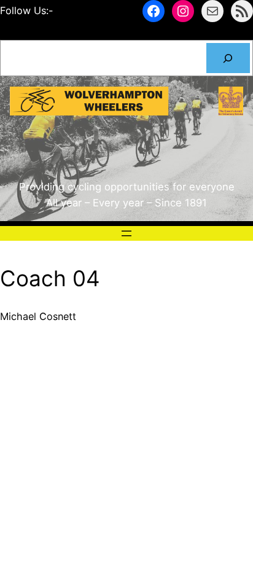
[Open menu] (126, 233)
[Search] (228, 58)
